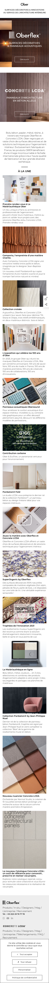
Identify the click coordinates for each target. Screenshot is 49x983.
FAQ (40, 934)
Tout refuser (26, 962)
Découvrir (24, 59)
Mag (37, 907)
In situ (17, 907)
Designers (27, 907)
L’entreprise (9, 911)
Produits (7, 907)
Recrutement (24, 911)
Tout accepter (26, 954)
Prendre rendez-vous (13, 222)
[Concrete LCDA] (24, 97)
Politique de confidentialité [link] (24, 977)
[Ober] (24, 4)
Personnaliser (24, 970)
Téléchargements (26, 934)
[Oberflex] (24, 42)
